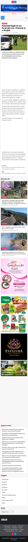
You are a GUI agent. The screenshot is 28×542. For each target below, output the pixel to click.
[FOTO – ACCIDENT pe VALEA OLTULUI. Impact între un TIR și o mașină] (14, 216)
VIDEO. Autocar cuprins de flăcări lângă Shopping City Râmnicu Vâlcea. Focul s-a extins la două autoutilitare (13, 443)
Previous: (13, 167)
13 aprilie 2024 (15, 32)
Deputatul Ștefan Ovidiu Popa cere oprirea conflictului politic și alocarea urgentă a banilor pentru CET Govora (13, 461)
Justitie (3, 492)
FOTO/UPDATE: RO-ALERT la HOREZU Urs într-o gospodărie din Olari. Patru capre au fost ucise (13, 452)
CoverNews (21, 538)
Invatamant (4, 490)
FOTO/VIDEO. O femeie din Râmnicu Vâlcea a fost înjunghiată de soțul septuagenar (13, 434)
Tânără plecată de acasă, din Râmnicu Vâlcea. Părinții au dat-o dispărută (12, 438)
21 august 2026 (15, 230)
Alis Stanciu (5, 255)
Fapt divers (4, 23)
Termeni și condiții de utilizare (9, 495)
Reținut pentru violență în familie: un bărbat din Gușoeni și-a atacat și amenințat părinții (13, 430)
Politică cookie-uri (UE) (7, 500)
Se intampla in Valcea (7, 32)
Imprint (3, 503)
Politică (3, 497)
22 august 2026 (15, 205)
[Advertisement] (14, 73)
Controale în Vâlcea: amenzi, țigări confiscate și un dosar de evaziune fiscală (14, 448)
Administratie (5, 479)
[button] (2, 17)
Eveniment (4, 484)
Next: (14, 172)
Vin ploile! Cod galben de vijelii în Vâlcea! (11, 465)
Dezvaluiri (4, 482)
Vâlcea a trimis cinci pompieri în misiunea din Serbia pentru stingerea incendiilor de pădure (14, 456)
